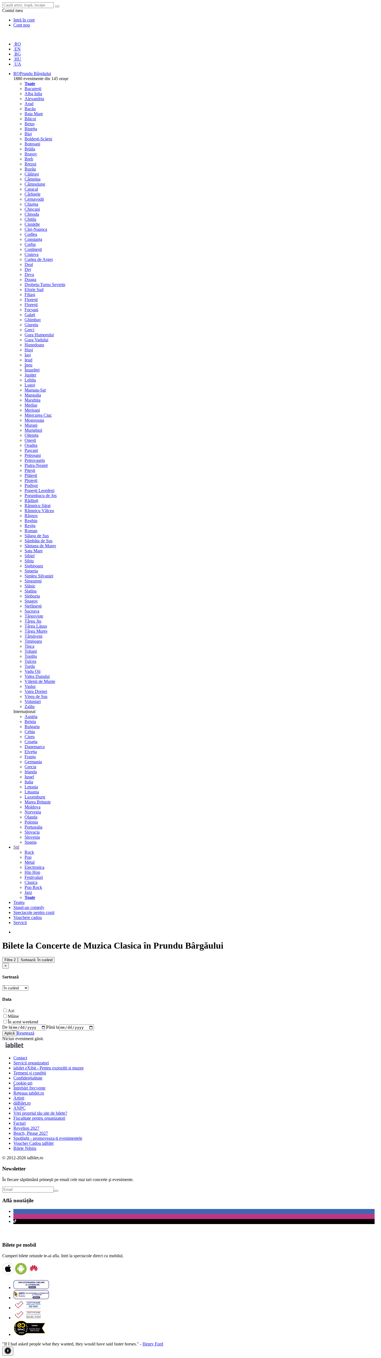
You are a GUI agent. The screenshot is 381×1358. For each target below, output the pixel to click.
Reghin (31, 520)
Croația (31, 741)
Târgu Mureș (36, 631)
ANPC (19, 1108)
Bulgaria (32, 726)
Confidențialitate (27, 1078)
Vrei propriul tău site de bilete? (40, 1113)
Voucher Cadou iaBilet (33, 1143)
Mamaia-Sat (35, 390)
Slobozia (32, 596)
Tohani (31, 651)
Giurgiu (31, 324)
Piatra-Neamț (36, 465)
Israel (29, 776)
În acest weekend (23, 1021)
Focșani (31, 309)
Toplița (31, 656)
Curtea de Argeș (39, 259)
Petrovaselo (35, 460)
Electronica (34, 867)
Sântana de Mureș (40, 545)
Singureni (33, 581)
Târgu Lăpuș (36, 626)
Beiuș (30, 123)
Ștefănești (33, 606)
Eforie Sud (34, 289)
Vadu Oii (32, 671)
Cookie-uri (22, 1083)
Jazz (28, 892)
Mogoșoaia (34, 420)
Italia (29, 781)
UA (17, 64)
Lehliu (30, 380)
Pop (28, 857)
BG (17, 54)
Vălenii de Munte (40, 681)
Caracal (31, 189)
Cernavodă (34, 199)
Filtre (10, 960)
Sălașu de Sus (37, 535)
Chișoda (32, 214)
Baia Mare (34, 113)
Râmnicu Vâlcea (39, 510)
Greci (29, 329)
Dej (28, 269)
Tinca (29, 646)
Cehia (30, 731)
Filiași (30, 294)
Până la (52, 1027)
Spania (31, 842)
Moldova (32, 807)
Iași (28, 354)
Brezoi (30, 164)
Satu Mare (34, 550)
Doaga (30, 279)
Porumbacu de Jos (41, 495)
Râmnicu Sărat (37, 505)
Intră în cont (24, 20)
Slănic (30, 586)
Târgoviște (34, 616)
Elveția (31, 751)
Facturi (19, 1123)
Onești (30, 440)
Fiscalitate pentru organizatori (39, 1118)
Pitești (30, 470)
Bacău (30, 108)
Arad (29, 103)
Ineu (28, 365)
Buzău (30, 169)
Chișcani (32, 209)
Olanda (31, 817)
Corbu (30, 244)
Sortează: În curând (36, 960)
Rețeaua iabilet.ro (28, 1093)
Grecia (30, 766)
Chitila (30, 219)
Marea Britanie (38, 802)
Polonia (31, 822)
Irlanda (31, 771)
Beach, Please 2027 (30, 1133)
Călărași (32, 174)
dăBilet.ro (22, 1103)
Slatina (31, 591)
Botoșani (32, 143)
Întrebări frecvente (29, 1088)
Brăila (30, 149)
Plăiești (31, 475)
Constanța (33, 239)
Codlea (31, 234)
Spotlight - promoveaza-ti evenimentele (47, 1138)
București (33, 88)
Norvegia (33, 812)
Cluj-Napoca (36, 229)
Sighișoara (34, 565)
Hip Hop (32, 872)
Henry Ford (153, 1344)
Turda (30, 666)
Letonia (31, 786)
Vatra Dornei (36, 691)
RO (17, 44)
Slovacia (32, 832)
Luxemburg (35, 797)
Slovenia (32, 837)
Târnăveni (33, 636)
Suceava (32, 611)
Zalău (30, 706)
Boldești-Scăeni (38, 138)
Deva (29, 274)
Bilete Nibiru (24, 1148)
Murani (31, 425)
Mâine (13, 1016)
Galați (30, 314)
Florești (31, 299)
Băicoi (30, 118)
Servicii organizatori (31, 1063)
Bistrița (31, 128)
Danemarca (35, 746)
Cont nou (21, 25)
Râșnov (31, 515)
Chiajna (31, 204)
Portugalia (33, 827)
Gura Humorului (39, 334)
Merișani (32, 410)
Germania (33, 761)
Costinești (33, 249)
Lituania (32, 792)
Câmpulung (35, 184)
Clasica (31, 882)
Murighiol (33, 430)
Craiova (31, 254)
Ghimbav (33, 319)
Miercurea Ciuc (38, 415)
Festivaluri (34, 877)
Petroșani (33, 455)
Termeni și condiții (29, 1073)
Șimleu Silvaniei (39, 576)
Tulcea (30, 661)
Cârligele (32, 194)
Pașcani (31, 450)
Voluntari (33, 701)
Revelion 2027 (26, 1128)
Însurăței (32, 370)
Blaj (28, 133)
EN (17, 49)
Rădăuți (31, 500)
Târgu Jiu (33, 621)
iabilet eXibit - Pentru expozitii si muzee (48, 1068)
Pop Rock (33, 887)
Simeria (31, 570)
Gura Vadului (36, 339)
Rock (29, 852)
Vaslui (30, 686)
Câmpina (32, 179)
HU (17, 59)
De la (7, 1027)
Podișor (31, 485)
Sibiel (30, 555)
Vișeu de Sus (36, 696)
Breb (29, 159)
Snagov (31, 601)
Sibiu (29, 560)
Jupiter (30, 375)
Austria (31, 716)
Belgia (30, 721)
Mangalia (33, 395)
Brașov (31, 154)
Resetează (25, 1033)
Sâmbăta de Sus (38, 540)
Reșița (30, 525)
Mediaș (31, 405)
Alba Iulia (33, 93)
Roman (31, 530)
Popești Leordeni (39, 490)
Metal (30, 862)
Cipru (30, 736)
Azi (11, 1010)
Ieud (28, 360)
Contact (20, 1057)
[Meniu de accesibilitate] (7, 1351)
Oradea (31, 445)
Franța (30, 756)
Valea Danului (37, 676)
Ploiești (31, 480)
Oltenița (31, 435)
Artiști (18, 1098)
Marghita (32, 400)
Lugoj (30, 385)
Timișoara (33, 641)
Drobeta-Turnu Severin (45, 284)
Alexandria (34, 98)
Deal (29, 264)
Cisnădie (32, 224)
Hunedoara (34, 344)
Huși (29, 349)
